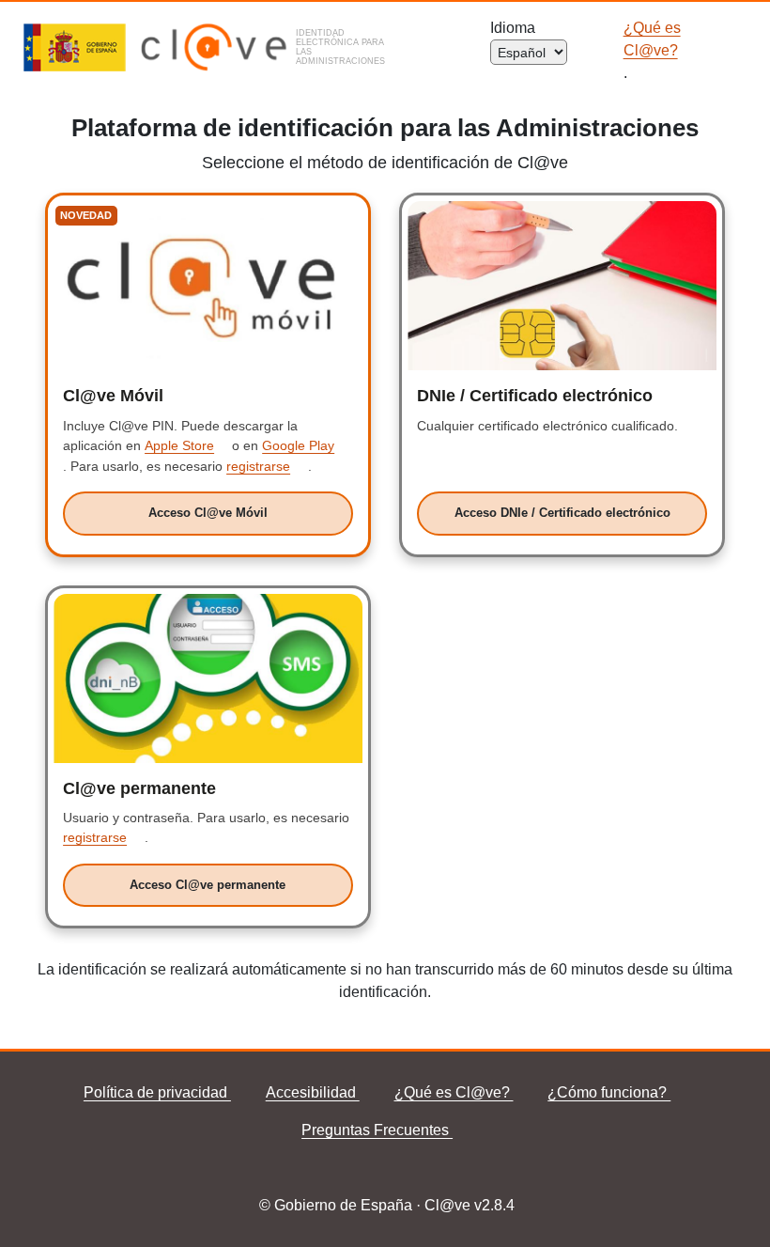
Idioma (516, 28)
